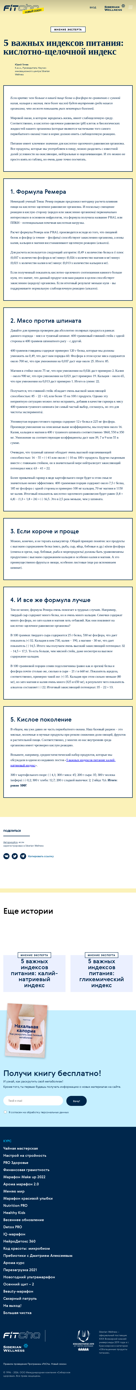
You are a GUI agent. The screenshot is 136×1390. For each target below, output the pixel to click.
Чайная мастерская (20, 1148)
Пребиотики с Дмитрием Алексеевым (37, 1255)
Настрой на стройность (24, 1155)
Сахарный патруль (20, 1298)
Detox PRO (12, 1227)
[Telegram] (23, 856)
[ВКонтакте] (6, 856)
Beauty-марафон (18, 1291)
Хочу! (76, 1101)
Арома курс (14, 1262)
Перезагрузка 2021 (20, 1269)
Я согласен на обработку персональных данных (38, 1112)
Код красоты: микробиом (26, 1248)
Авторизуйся (10, 842)
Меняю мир (14, 1191)
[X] (15, 856)
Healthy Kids (14, 1212)
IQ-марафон (14, 1234)
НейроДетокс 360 (19, 1241)
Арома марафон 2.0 (21, 1184)
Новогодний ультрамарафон (29, 1277)
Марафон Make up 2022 (24, 1177)
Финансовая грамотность (26, 1169)
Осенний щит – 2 (18, 1284)
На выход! (12, 1305)
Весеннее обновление (23, 1219)
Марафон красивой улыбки (28, 1198)
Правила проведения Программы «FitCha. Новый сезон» (35, 1363)
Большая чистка (17, 1312)
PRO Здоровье (15, 1162)
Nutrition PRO (15, 1205)
